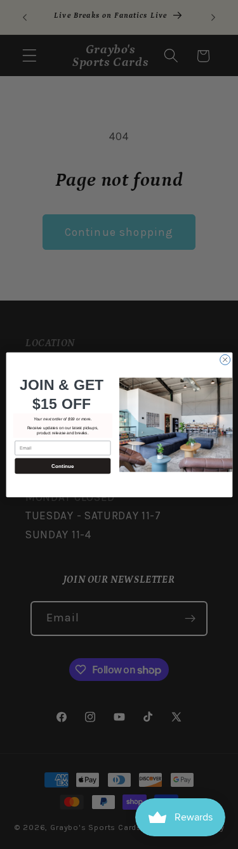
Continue (62, 466)
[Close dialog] (225, 359)
